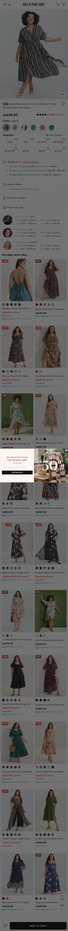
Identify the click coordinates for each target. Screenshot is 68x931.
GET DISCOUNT (17, 472)
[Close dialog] (66, 450)
